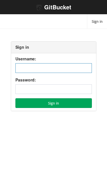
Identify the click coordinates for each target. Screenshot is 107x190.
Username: (25, 59)
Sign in (97, 21)
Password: (25, 80)
